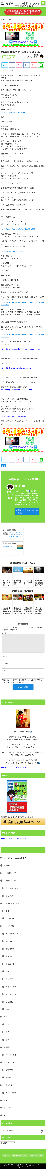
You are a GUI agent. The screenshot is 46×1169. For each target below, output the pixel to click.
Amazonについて (12, 994)
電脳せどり (10, 979)
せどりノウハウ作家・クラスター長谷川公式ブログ (23, 4)
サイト (4, 670)
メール (5, 663)
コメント (6, 633)
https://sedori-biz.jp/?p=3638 (12, 251)
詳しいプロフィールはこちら (27, 512)
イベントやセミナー (11, 903)
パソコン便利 (11, 1093)
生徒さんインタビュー (14, 888)
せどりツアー (11, 896)
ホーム (5, 1155)
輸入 (7, 1009)
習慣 (7, 1040)
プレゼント (10, 918)
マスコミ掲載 (11, 1055)
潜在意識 (7, 865)
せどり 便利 (11, 987)
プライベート (9, 1108)
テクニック (10, 964)
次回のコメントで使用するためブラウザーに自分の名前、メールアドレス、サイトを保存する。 (22, 681)
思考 (3, 466)
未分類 (6, 1115)
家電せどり (10, 956)
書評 (7, 1032)
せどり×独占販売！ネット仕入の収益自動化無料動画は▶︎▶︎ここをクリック (23, 12)
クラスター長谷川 (33, 57)
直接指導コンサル (10, 881)
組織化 (8, 1078)
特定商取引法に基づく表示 (19, 1155)
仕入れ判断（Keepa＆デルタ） (16, 858)
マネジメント (9, 1062)
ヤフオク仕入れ (12, 934)
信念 (7, 1024)
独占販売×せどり (10, 873)
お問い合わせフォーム (36, 1155)
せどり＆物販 (9, 926)
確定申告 (9, 1070)
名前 (4, 656)
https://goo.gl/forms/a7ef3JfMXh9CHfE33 (18, 229)
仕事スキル (8, 1085)
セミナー (9, 911)
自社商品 (9, 1002)
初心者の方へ (11, 949)
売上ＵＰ (9, 941)
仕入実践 (9, 971)
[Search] (42, 1131)
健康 (5, 1100)
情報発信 (7, 1047)
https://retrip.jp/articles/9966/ (13, 112)
